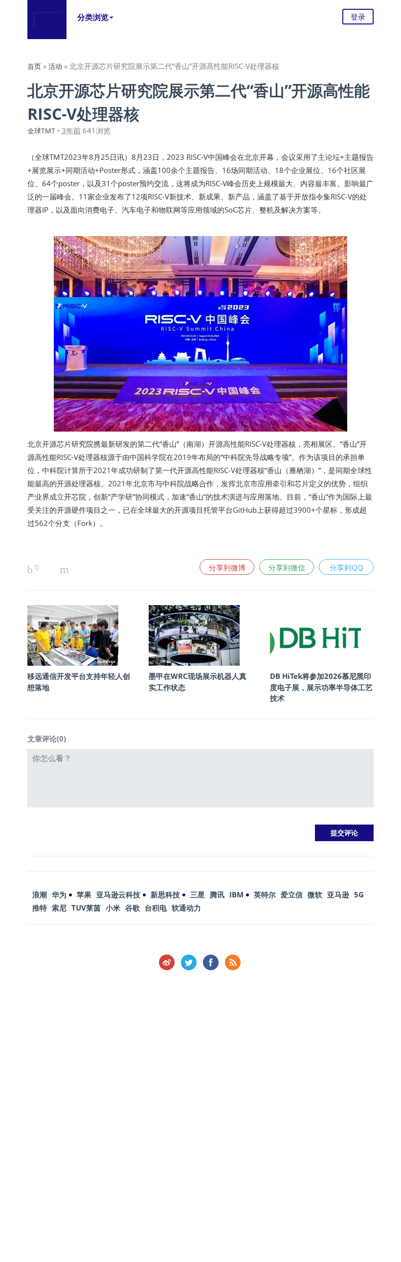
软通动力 (186, 908)
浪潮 (39, 894)
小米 (113, 908)
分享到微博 (227, 567)
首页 (34, 66)
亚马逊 (338, 894)
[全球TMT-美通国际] (47, 19)
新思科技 (165, 894)
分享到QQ (346, 567)
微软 (315, 894)
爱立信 (292, 894)
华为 (59, 894)
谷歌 (132, 908)
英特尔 (265, 894)
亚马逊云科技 (118, 894)
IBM (236, 894)
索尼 (59, 908)
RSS (233, 962)
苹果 (84, 894)
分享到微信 (286, 567)
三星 (197, 894)
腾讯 (217, 894)
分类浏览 (93, 17)
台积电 (156, 908)
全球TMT (41, 130)
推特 (39, 908)
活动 (55, 66)
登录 (358, 17)
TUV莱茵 (86, 908)
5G (359, 894)
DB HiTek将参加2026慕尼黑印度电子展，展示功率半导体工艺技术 (321, 687)
